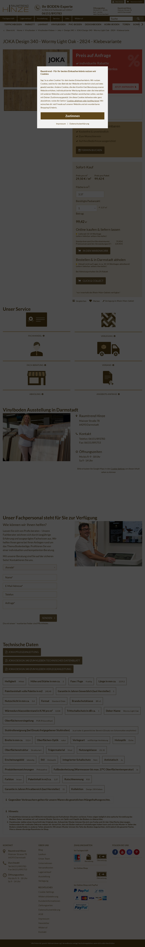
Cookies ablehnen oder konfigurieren (83, 100)
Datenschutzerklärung (79, 123)
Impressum (61, 123)
